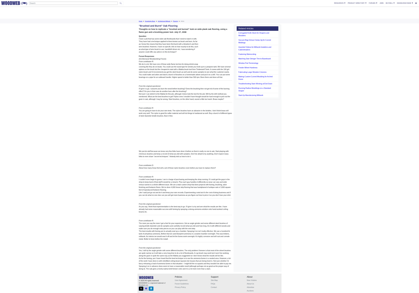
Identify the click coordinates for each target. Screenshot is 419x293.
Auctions (250, 291)
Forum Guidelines (182, 284)
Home (140, 21)
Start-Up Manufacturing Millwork (250, 95)
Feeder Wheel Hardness (247, 68)
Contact (214, 287)
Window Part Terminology (248, 63)
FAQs (213, 284)
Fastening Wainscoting (247, 54)
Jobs (382, 3)
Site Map (214, 280)
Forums (372, 3)
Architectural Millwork (164, 21)
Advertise (250, 287)
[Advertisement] (209, 13)
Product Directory (356, 3)
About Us (250, 284)
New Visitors (252, 280)
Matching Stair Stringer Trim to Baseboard (254, 59)
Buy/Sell (389, 3)
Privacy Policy (180, 287)
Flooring (175, 21)
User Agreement (181, 280)
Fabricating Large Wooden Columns (252, 72)
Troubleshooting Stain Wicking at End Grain (255, 84)
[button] (141, 289)
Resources (339, 3)
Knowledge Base (404, 3)
